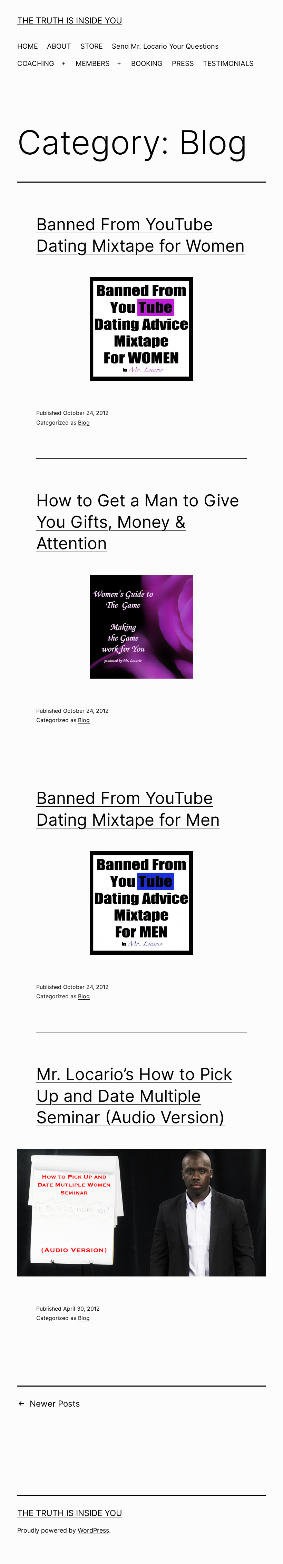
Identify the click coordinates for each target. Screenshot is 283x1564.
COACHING (35, 63)
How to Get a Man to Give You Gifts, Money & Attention (137, 522)
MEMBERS (93, 63)
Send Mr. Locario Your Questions (165, 46)
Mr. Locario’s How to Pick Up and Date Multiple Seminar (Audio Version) (134, 1095)
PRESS (183, 63)
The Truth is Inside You (69, 21)
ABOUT (59, 46)
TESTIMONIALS (228, 63)
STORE (91, 46)
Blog (84, 422)
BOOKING (147, 63)
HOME (27, 46)
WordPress (93, 1530)
